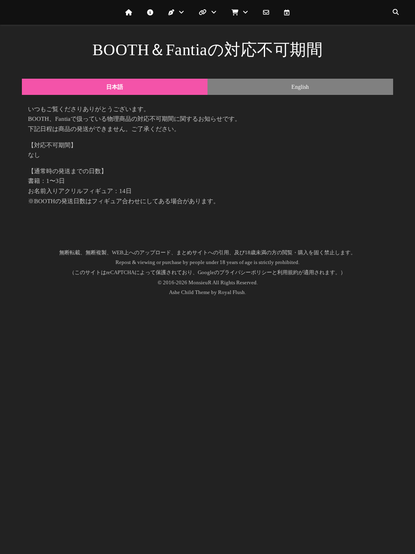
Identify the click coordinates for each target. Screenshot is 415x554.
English (300, 87)
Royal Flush (231, 292)
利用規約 (287, 272)
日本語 (114, 87)
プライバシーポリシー (245, 272)
